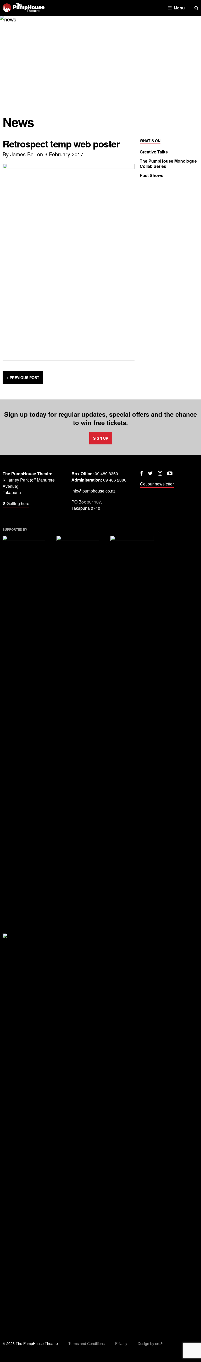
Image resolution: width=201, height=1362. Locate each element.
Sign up (100, 438)
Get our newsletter (157, 484)
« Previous (23, 377)
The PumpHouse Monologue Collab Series (168, 163)
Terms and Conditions (86, 1343)
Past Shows (151, 175)
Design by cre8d (151, 1343)
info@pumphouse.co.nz (93, 491)
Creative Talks (154, 151)
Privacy (121, 1343)
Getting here (18, 503)
